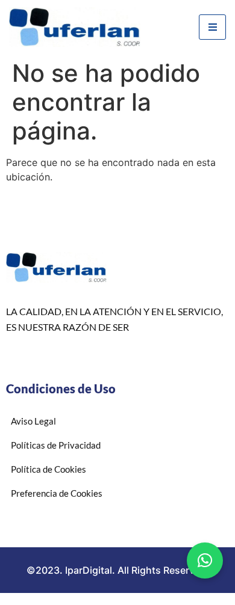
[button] (205, 560)
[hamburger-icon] (212, 27)
